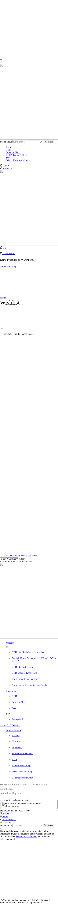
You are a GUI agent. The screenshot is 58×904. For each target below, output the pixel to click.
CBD (8, 149)
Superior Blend (13, 152)
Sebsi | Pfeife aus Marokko (18, 160)
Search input (6, 141)
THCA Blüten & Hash (16, 155)
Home (9, 147)
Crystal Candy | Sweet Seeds (18, 555)
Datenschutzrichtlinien (26, 836)
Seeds (8, 157)
